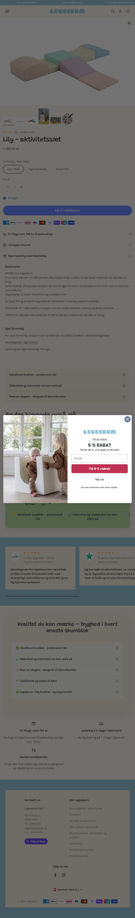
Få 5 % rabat (99, 468)
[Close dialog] (127, 419)
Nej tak (99, 479)
